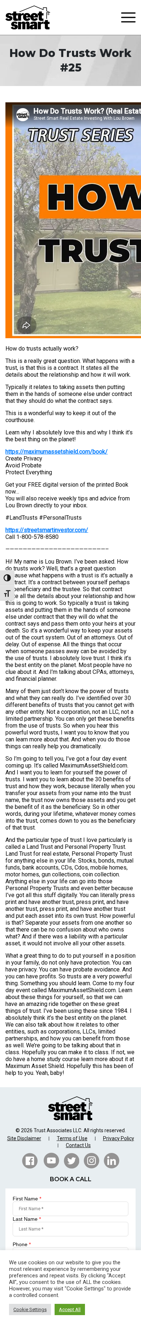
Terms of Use (72, 1138)
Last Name (27, 1219)
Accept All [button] (70, 1309)
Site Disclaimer (24, 1138)
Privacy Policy (118, 1138)
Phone (22, 1244)
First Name (27, 1199)
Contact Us (78, 1145)
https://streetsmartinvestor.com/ (46, 530)
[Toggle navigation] (128, 17)
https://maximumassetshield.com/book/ (56, 451)
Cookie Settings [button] (30, 1309)
